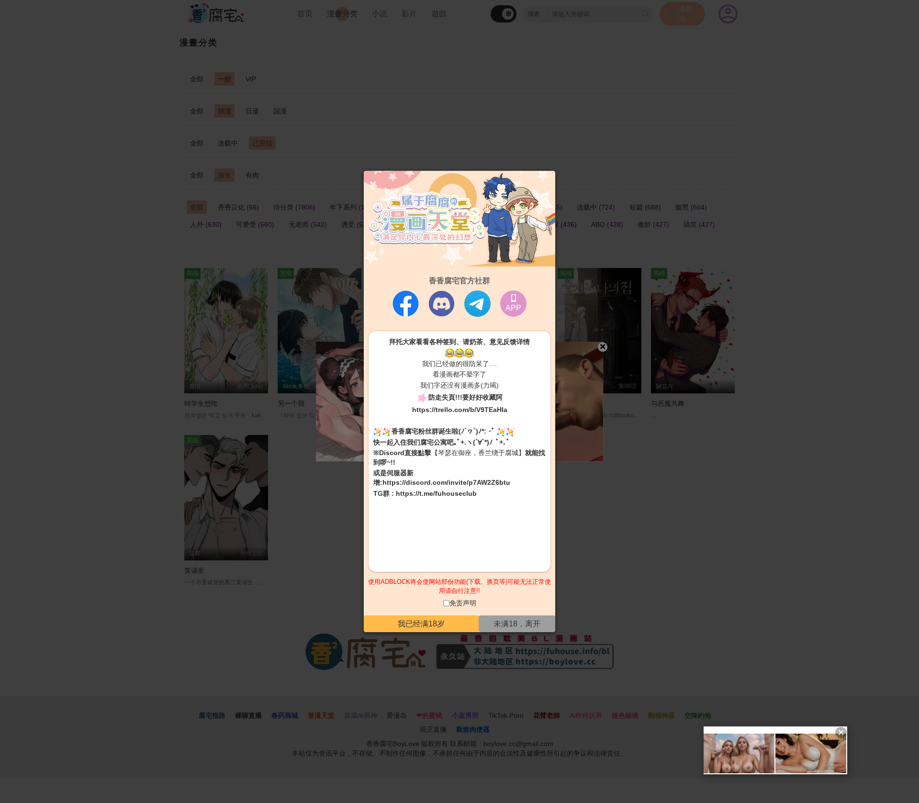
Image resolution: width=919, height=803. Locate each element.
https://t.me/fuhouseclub (436, 493)
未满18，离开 (516, 623)
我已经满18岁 (421, 623)
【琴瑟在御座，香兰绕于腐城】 (478, 453)
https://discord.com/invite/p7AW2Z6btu (446, 482)
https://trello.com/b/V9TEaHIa (459, 409)
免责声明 (462, 603)
